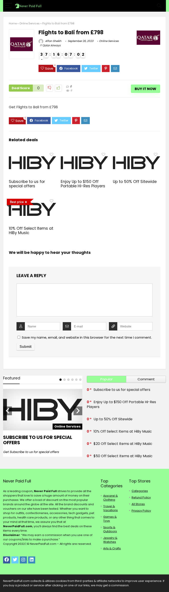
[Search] (159, 6)
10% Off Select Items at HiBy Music (31, 230)
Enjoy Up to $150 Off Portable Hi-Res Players (83, 184)
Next (77, 410)
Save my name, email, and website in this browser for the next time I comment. (87, 337)
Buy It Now (145, 88)
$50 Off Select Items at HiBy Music (123, 455)
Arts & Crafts (112, 548)
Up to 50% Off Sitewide (135, 181)
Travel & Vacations (110, 508)
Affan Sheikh (52, 41)
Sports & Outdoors (110, 529)
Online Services (29, 23)
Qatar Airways (51, 45)
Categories (140, 491)
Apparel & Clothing (110, 498)
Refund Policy (141, 497)
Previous (7, 410)
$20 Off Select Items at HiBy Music (123, 443)
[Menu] (8, 6)
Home (13, 23)
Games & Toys (110, 519)
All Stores (138, 504)
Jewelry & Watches (110, 540)
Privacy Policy (141, 511)
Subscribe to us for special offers (27, 184)
